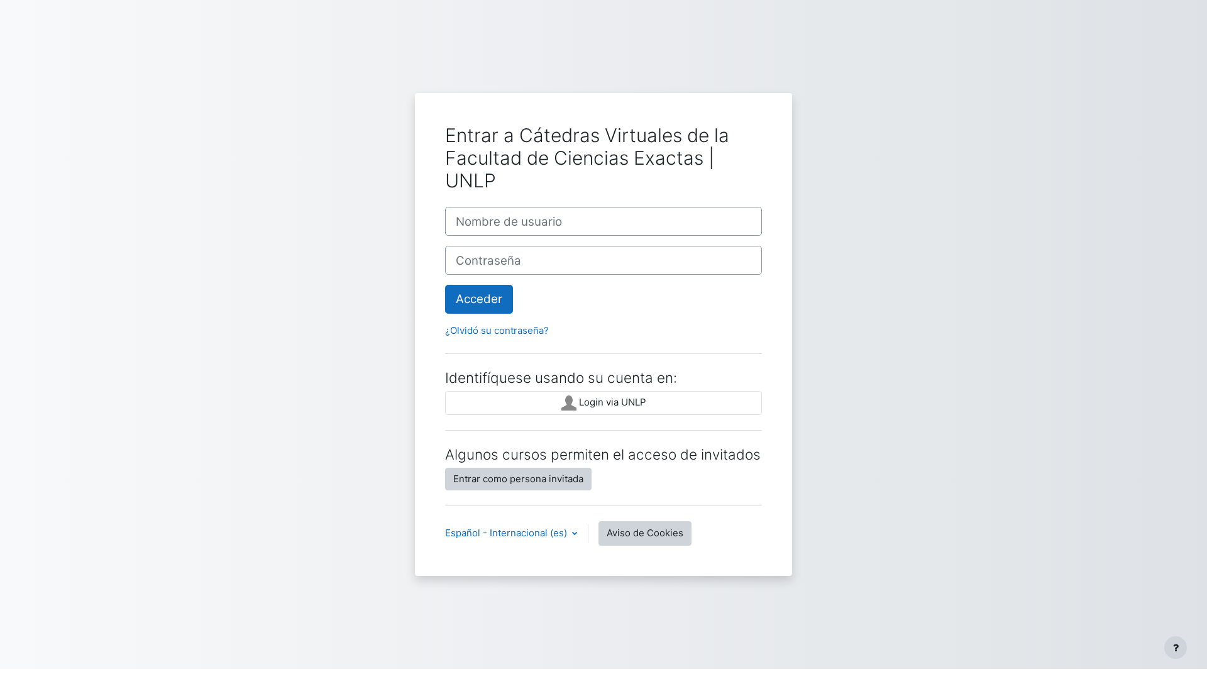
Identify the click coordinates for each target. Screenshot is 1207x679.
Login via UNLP (611, 402)
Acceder (479, 299)
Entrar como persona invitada (518, 479)
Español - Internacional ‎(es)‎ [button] (507, 533)
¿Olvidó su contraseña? (497, 330)
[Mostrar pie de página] (1175, 647)
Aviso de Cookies (645, 533)
